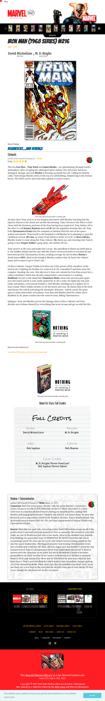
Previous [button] (5, 28)
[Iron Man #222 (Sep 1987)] (94, 28)
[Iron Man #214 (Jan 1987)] (34, 28)
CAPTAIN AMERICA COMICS (32, 625)
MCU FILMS (49, 631)
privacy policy (46, 637)
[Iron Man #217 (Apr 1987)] (57, 28)
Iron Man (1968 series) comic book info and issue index (28, 352)
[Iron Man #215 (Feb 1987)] (41, 28)
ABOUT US (60, 631)
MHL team (60, 687)
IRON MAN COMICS (63, 625)
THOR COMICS (77, 625)
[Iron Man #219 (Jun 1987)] (72, 28)
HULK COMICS (49, 625)
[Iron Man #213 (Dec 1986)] (26, 28)
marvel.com (67, 637)
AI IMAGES (32, 631)
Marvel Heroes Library (38, 675)
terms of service (57, 637)
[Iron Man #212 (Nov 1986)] (19, 28)
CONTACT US (71, 631)
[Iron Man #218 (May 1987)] (64, 28)
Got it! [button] (92, 695)
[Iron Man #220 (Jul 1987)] (79, 28)
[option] (11, 28)
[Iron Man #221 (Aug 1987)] (87, 28)
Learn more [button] (9, 697)
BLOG (41, 631)
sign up (37, 637)
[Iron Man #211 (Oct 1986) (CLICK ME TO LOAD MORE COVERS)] (11, 28)
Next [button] (99, 28)
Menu (6, 1)
